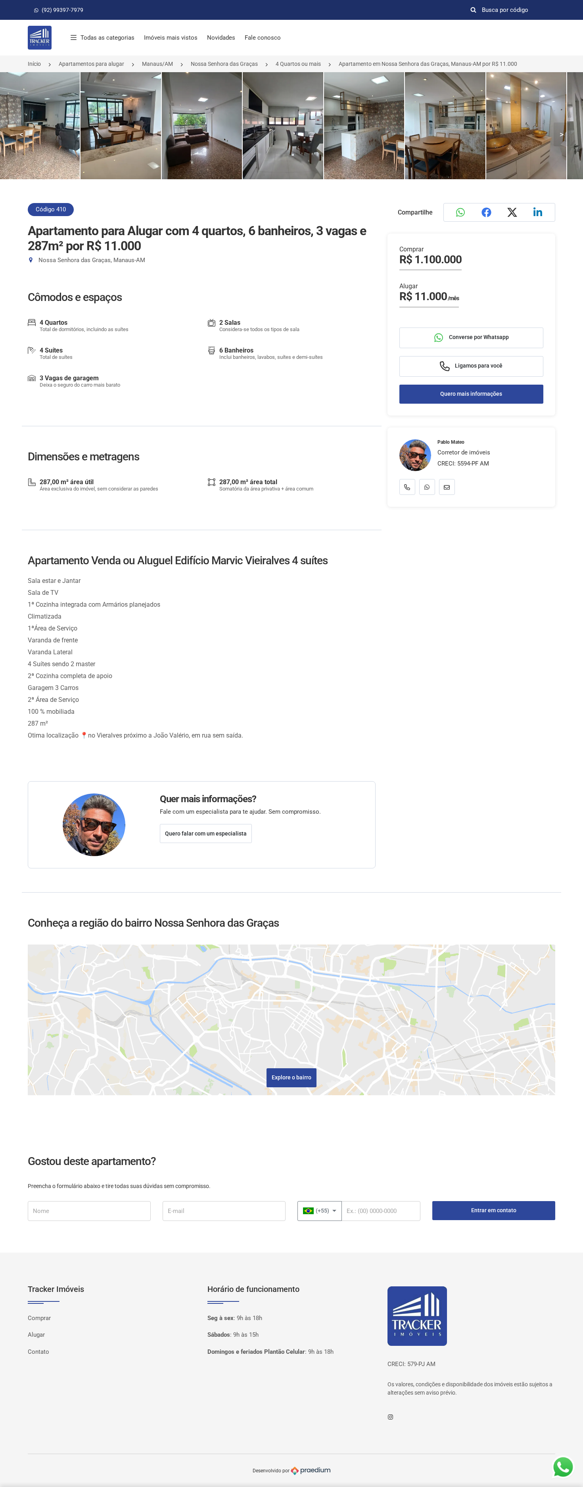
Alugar (36, 1334)
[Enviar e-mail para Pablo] (447, 487)
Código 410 (51, 209)
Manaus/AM (157, 64)
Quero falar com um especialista (206, 833)
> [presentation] (562, 134)
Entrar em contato (493, 1210)
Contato (38, 1351)
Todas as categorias (107, 37)
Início (34, 64)
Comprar (39, 1318)
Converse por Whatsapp (478, 337)
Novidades (221, 37)
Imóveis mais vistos (171, 37)
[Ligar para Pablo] (407, 487)
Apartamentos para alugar (91, 64)
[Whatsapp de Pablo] (427, 487)
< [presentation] (21, 134)
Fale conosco (263, 37)
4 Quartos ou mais (298, 64)
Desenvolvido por (272, 1471)
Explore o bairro (291, 1077)
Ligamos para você (478, 366)
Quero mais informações (471, 394)
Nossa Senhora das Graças (224, 64)
